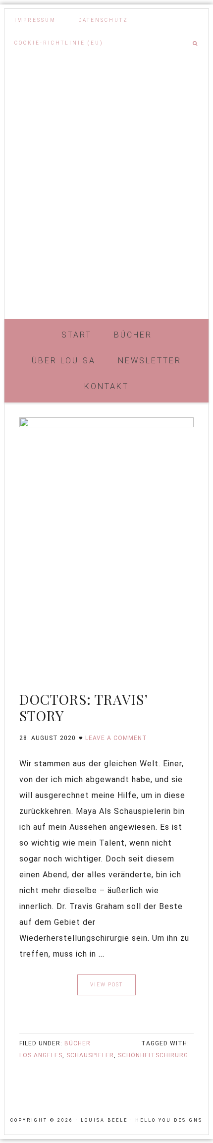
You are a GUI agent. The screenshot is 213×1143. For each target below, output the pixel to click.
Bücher (77, 1043)
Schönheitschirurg (153, 1055)
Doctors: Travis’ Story (83, 707)
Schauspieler (90, 1055)
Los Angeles (40, 1055)
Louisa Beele (106, 270)
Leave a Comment (116, 738)
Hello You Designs (169, 1120)
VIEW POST (106, 984)
